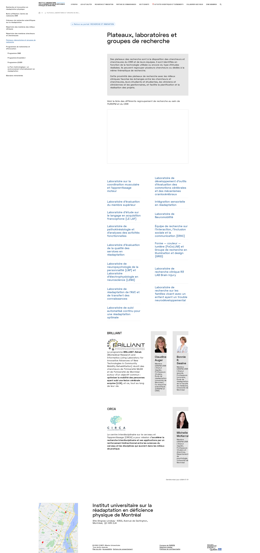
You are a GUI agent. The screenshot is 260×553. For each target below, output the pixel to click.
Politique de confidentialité (170, 549)
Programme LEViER (15, 62)
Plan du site (97, 549)
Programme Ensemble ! (17, 58)
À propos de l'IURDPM (167, 545)
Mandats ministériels (14, 75)
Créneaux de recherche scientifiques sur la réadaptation (20, 21)
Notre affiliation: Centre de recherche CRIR (17, 15)
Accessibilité (107, 549)
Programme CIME (14, 53)
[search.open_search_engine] (220, 4)
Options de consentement (123, 549)
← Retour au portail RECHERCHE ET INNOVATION (93, 24)
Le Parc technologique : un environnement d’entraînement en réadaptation (21, 69)
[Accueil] (41, 13)
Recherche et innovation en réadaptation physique (17, 8)
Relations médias (166, 547)
